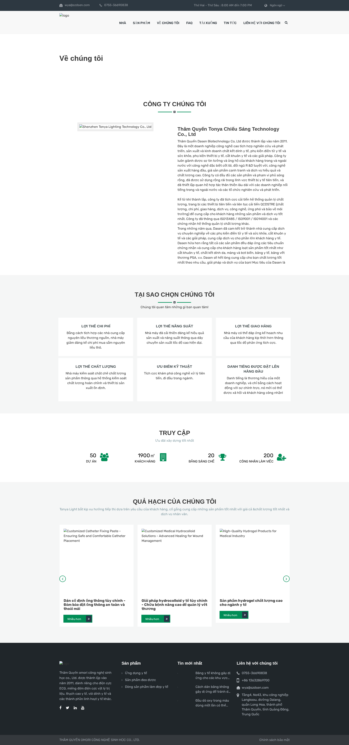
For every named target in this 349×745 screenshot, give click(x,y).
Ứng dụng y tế (136, 673)
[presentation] (62, 579)
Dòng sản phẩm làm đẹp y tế (146, 687)
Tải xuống (208, 23)
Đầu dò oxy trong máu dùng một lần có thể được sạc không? (212, 703)
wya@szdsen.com (77, 5)
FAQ (189, 23)
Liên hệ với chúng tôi (261, 23)
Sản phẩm (141, 23)
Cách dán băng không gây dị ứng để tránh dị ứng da (212, 689)
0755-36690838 (116, 5)
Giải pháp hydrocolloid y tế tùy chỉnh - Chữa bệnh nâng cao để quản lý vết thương (174, 604)
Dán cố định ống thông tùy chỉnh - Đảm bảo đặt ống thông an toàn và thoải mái (94, 604)
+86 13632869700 (255, 680)
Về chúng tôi (168, 23)
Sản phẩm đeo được (140, 680)
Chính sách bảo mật (274, 740)
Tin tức (230, 23)
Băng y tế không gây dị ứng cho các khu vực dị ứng (213, 675)
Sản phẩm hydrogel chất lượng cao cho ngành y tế (251, 602)
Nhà (122, 23)
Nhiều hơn (74, 619)
